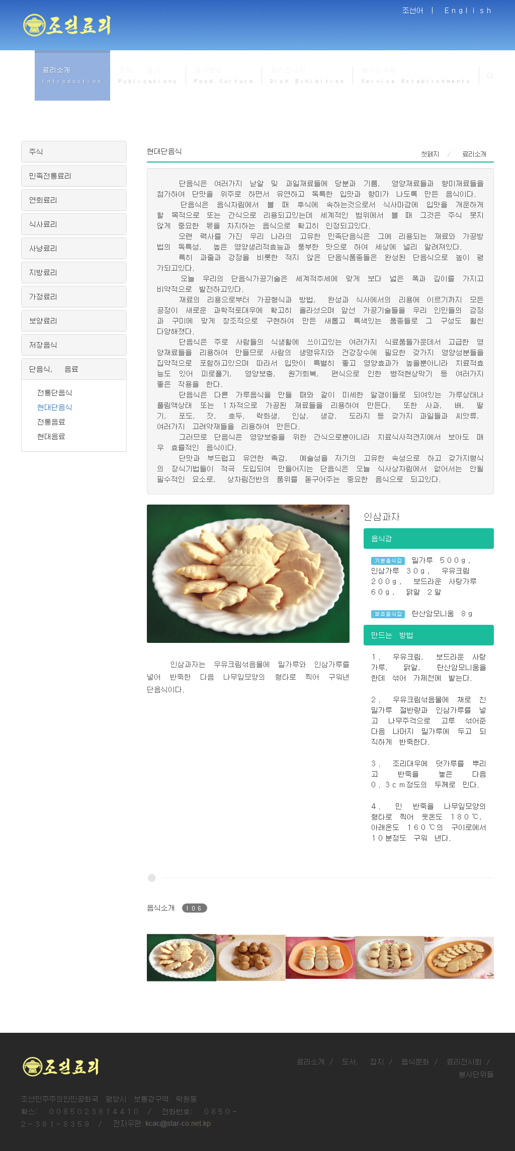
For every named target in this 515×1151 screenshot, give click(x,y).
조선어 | (420, 10)
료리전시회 (464, 1061)
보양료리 (43, 320)
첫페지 (430, 154)
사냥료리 (43, 248)
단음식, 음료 (53, 368)
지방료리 (43, 272)
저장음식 (43, 344)
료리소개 (311, 1061)
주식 (36, 151)
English (469, 10)
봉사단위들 (476, 1074)
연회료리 (43, 199)
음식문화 (415, 1061)
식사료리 (43, 223)
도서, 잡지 (363, 1061)
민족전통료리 (50, 175)
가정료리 (43, 296)
